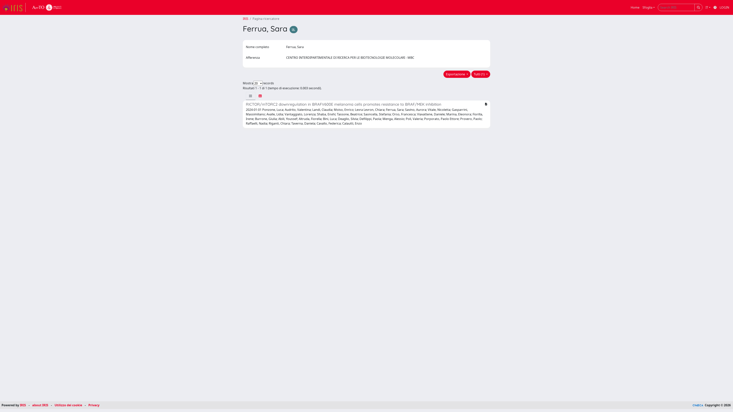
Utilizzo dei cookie (68, 405)
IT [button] (707, 7)
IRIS (245, 19)
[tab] (250, 96)
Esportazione (456, 74)
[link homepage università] (47, 7)
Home (635, 7)
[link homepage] (14, 7)
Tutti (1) (479, 74)
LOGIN (724, 7)
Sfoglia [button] (647, 7)
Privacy (93, 405)
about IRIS (40, 405)
